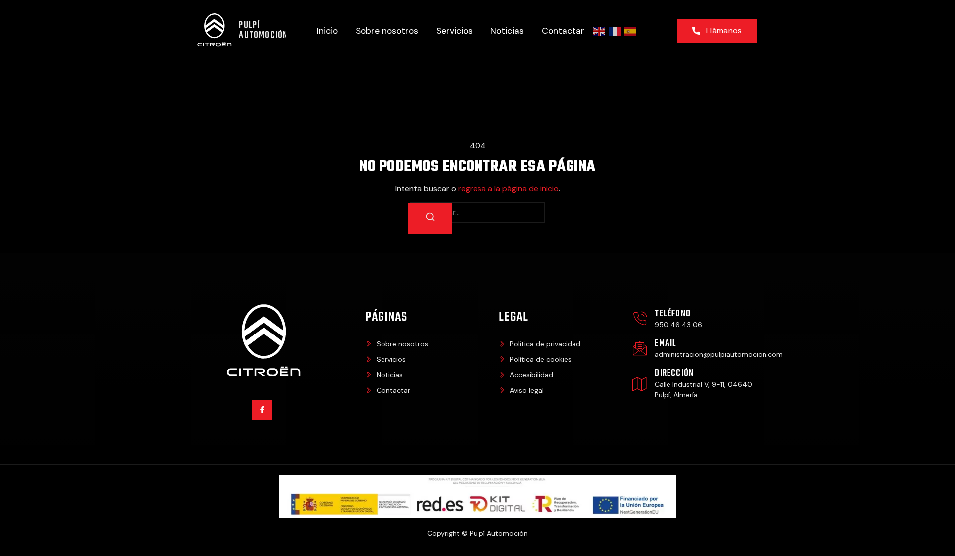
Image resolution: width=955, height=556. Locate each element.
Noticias (507, 30)
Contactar (563, 30)
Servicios (454, 30)
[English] (599, 31)
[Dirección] (639, 383)
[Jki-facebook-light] (262, 410)
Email (665, 343)
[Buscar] (430, 218)
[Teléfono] (639, 318)
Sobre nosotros (387, 30)
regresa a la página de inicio (508, 188)
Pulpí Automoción (263, 30)
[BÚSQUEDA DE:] (477, 212)
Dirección (674, 373)
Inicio (327, 30)
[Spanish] (630, 31)
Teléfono (673, 314)
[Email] (639, 348)
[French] (615, 31)
